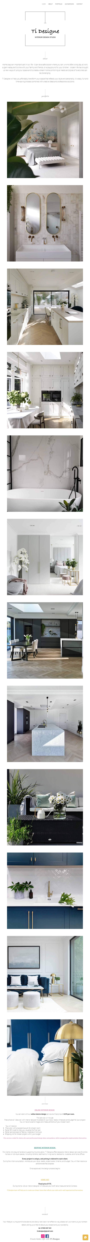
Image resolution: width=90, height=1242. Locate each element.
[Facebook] (47, 1236)
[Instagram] (43, 1236)
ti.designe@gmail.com (45, 1231)
